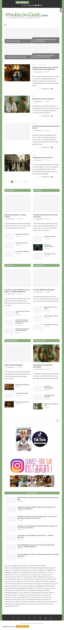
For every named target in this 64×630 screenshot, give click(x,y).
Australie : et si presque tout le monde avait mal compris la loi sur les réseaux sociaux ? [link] (40, 2)
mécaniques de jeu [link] (49, 588)
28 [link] (24, 181)
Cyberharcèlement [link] (10, 577)
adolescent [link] (18, 570)
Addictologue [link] (50, 568)
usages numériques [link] (21, 604)
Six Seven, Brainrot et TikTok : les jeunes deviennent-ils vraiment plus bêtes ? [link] (38, 555)
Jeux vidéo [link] (47, 583)
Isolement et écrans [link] (49, 253)
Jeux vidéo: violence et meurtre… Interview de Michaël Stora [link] (25, 56)
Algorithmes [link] (51, 570)
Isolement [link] (52, 581)
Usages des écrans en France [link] (42, 157)
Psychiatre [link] (47, 595)
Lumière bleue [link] (41, 586)
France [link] (7, 581)
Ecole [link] (6, 579)
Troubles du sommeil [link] (28, 601)
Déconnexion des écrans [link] (51, 324)
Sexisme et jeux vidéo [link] (21, 242)
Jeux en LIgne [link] (37, 583)
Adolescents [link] (27, 570)
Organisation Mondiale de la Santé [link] (40, 590)
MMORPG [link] (31, 588)
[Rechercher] (57, 420)
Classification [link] (9, 574)
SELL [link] (29, 597)
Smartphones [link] (8, 599)
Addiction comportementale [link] (13, 568)
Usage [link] (54, 601)
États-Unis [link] (15, 606)
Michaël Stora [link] (9, 588)
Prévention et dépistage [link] (22, 251)
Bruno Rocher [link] (42, 572)
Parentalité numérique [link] (11, 592)
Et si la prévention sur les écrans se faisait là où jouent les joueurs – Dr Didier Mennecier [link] (36, 545)
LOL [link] (25, 586)
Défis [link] (35, 577)
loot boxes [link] (32, 586)
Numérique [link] (19, 590)
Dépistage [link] (42, 577)
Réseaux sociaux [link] (10, 597)
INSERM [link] (30, 581)
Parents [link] (22, 592)
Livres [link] (19, 586)
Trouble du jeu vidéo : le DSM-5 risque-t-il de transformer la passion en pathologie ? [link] (36, 508)
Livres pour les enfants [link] (21, 393)
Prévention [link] (23, 595)
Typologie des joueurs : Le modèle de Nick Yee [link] (22, 329)
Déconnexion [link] (27, 577)
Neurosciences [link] (9, 590)
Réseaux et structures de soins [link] (43, 99)
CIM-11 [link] (51, 572)
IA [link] (25, 581)
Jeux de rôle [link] (28, 583)
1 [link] (8, 181)
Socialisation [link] (31, 599)
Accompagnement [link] (15, 565)
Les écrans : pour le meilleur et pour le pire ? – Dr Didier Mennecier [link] (17, 290)
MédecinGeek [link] (38, 72)
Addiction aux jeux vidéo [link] (38, 565)
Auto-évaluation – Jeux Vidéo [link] (50, 307)
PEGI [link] (28, 592)
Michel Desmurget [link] (20, 588)
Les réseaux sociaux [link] (49, 236)
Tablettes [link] (47, 599)
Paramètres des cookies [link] (8, 626)
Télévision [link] (47, 601)
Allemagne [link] (8, 572)
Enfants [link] (26, 579)
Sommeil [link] (40, 599)
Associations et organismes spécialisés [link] (42, 366)
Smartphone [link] (47, 597)
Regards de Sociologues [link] (22, 384)
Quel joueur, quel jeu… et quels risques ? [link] (15, 216)
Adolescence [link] (8, 570)
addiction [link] (26, 565)
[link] (62, 10)
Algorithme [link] (43, 570)
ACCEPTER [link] (19, 626)
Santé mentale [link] (21, 597)
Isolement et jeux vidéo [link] (22, 234)
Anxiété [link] (16, 572)
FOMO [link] (53, 579)
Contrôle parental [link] (46, 574)
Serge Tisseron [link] (37, 597)
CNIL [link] (16, 574)
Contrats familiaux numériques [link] (44, 290)
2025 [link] (6, 565)
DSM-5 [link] (20, 577)
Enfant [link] (19, 579)
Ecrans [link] (13, 579)
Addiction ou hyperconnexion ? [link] (49, 245)
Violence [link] (37, 604)
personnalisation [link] (37, 592)
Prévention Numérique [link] (35, 595)
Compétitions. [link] (35, 574)
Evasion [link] (39, 579)
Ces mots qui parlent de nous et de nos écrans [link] (45, 216)
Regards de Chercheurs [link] (22, 402)
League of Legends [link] (10, 586)
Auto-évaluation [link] (24, 572)
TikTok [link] (18, 601)
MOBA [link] (39, 588)
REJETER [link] (26, 626)
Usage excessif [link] (9, 604)
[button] (30, 2)
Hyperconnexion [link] (17, 581)
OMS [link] (26, 590)
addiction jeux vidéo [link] (29, 568)
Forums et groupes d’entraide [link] (49, 396)
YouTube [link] (7, 606)
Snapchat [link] (17, 599)
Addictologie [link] (40, 568)
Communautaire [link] (25, 574)
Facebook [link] (46, 579)
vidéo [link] (30, 604)
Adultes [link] (35, 570)
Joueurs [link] (55, 583)
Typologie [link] (39, 601)
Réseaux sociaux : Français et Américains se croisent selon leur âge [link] (37, 498)
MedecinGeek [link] (51, 586)
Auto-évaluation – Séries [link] (51, 316)
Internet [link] (45, 581)
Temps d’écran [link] (9, 601)
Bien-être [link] (34, 572)
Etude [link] (32, 579)
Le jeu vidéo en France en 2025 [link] (22, 312)
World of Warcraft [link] (47, 604)
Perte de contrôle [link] (49, 592)
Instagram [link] (38, 581)
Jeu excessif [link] (8, 583)
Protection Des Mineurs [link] (11, 595)
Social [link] (23, 599)
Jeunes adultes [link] (18, 583)
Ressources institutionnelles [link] (48, 387)
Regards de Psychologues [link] (13, 365)
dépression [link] (50, 577)
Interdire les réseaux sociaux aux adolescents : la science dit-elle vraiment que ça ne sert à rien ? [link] (37, 517)
